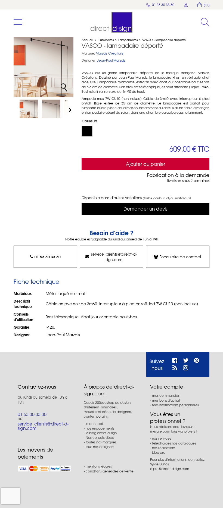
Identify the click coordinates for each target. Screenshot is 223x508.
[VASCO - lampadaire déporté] (30, 109)
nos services (161, 438)
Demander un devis (145, 208)
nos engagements (100, 428)
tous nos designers (100, 446)
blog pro (158, 452)
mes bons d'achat (166, 400)
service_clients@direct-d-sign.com (114, 256)
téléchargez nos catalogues (174, 443)
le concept (94, 423)
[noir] (87, 131)
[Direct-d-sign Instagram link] (185, 366)
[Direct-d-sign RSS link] (174, 366)
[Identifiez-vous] (186, 4)
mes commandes (165, 395)
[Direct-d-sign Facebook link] (174, 359)
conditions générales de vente (110, 471)
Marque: (88, 53)
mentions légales (99, 466)
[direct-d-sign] (111, 22)
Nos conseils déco (100, 437)
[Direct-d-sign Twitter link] (185, 359)
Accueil (87, 39)
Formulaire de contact (180, 256)
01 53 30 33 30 (48, 257)
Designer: (89, 60)
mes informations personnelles (175, 404)
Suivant (70, 110)
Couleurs (90, 121)
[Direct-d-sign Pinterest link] (196, 359)
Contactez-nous (37, 386)
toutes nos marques (101, 442)
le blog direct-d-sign (101, 432)
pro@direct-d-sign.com (171, 468)
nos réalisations (163, 447)
